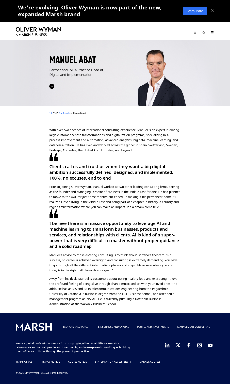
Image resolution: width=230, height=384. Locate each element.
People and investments (153, 326)
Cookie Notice (77, 361)
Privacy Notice (50, 361)
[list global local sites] (195, 33)
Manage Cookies (149, 361)
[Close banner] (212, 11)
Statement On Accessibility (113, 361)
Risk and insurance (75, 326)
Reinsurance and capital (113, 326)
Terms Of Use (24, 361)
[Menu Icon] (211, 32)
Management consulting (193, 326)
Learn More (195, 11)
